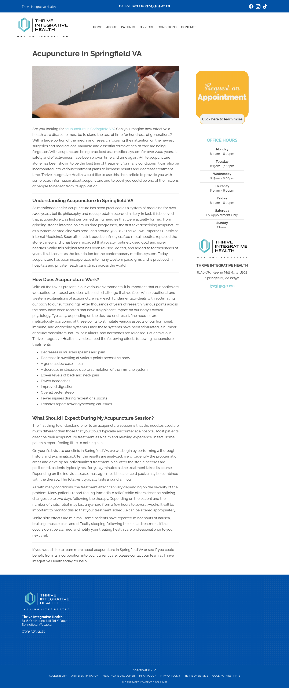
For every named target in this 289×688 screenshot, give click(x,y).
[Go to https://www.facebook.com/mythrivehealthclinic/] (251, 7)
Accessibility (58, 675)
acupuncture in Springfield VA (89, 129)
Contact (188, 27)
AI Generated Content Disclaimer (145, 682)
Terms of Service (196, 675)
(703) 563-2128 (157, 6)
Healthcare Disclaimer (119, 675)
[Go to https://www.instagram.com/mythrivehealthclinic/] (258, 7)
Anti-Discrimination (84, 675)
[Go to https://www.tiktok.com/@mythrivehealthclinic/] (265, 7)
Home (97, 27)
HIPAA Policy (147, 675)
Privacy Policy (170, 675)
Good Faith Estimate (226, 675)
